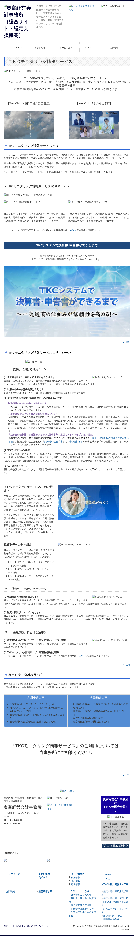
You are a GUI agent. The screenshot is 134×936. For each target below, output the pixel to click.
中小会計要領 (76, 441)
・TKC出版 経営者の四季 (114, 884)
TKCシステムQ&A (80, 891)
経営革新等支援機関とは (83, 905)
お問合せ (114, 47)
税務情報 (75, 877)
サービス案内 (66, 47)
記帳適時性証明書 (53, 441)
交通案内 (43, 877)
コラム (106, 879)
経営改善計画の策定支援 (115, 898)
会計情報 (75, 881)
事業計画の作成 (111, 919)
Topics (88, 47)
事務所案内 (39, 47)
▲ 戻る (126, 342)
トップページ (15, 47)
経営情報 (75, 884)
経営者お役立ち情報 (81, 895)
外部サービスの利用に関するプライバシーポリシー (30, 926)
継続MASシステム (112, 915)
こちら (73, 229)
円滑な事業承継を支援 (82, 908)
